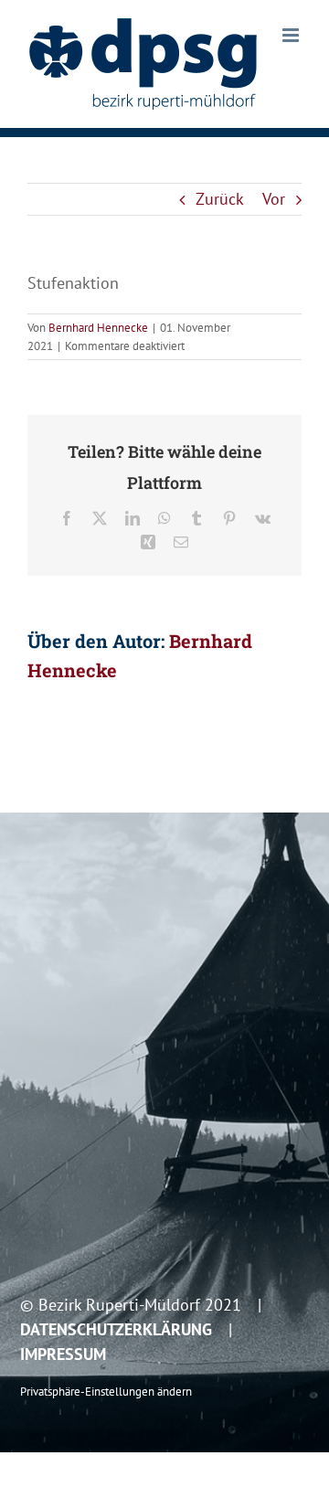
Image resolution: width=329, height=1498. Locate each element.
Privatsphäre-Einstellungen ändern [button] (106, 1391)
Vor (273, 198)
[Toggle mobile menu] (292, 35)
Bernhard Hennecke (98, 327)
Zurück (220, 198)
